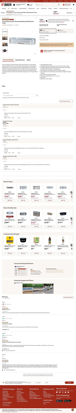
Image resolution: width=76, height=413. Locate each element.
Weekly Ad (72, 1)
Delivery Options (6, 394)
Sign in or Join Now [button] (47, 51)
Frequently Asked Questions (8, 396)
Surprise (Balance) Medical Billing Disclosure (9, 410)
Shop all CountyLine (10, 11)
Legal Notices (38, 409)
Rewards (45, 392)
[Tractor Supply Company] (6, 4)
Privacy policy (4, 409)
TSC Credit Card (46, 402)
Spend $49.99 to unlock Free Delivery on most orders (15, 1)
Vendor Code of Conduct (40, 410)
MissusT (4, 157)
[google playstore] (67, 401)
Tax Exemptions (6, 395)
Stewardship (19, 394)
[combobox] (67, 101)
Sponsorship (31, 392)
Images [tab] (18, 282)
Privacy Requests (59, 410)
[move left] (5, 192)
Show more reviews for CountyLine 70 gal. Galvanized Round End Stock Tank (38, 375)
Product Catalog (20, 398)
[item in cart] (73, 4)
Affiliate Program (32, 394)
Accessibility (43, 409)
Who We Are (19, 391)
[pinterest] (60, 392)
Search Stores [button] (42, 37)
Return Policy (5, 392)
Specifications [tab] (20, 60)
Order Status (5, 391)
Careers (31, 391)
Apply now (62, 22)
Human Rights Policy (31, 410)
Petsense (66, 1)
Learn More (32, 1)
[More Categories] (73, 8)
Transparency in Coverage (22, 410)
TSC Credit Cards (53, 1)
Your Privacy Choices (11, 409)
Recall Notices (5, 399)
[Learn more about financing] (73, 20)
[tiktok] (68, 392)
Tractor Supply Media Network (35, 398)
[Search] (37, 5)
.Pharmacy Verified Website (22, 401)
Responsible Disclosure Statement (52, 409)
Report (19, 117)
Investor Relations (20, 392)
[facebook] (57, 392)
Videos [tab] (21, 282)
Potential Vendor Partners (34, 395)
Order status (45, 1)
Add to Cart (10, 200)
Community (19, 395)
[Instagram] (62, 392)
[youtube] (65, 392)
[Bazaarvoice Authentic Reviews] (20, 267)
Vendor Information (33, 396)
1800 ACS (6, 114)
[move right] (71, 192)
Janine (4, 124)
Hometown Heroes (47, 394)
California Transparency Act (30, 409)
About (44, 391)
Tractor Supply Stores (21, 399)
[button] (34, 1)
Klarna (44, 403)
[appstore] (59, 401)
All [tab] (14, 282)
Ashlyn (4, 140)
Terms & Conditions (47, 396)
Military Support (20, 396)
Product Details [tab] (8, 60)
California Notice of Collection (50, 410)
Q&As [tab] (29, 60)
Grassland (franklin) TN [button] (43, 25)
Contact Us (5, 398)
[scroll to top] (72, 410)
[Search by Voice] (58, 4)
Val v (4, 105)
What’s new (60, 1)
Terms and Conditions (21, 409)
